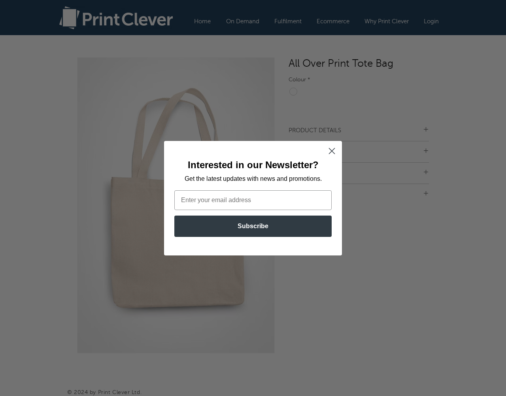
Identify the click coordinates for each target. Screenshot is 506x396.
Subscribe (253, 226)
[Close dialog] (332, 151)
